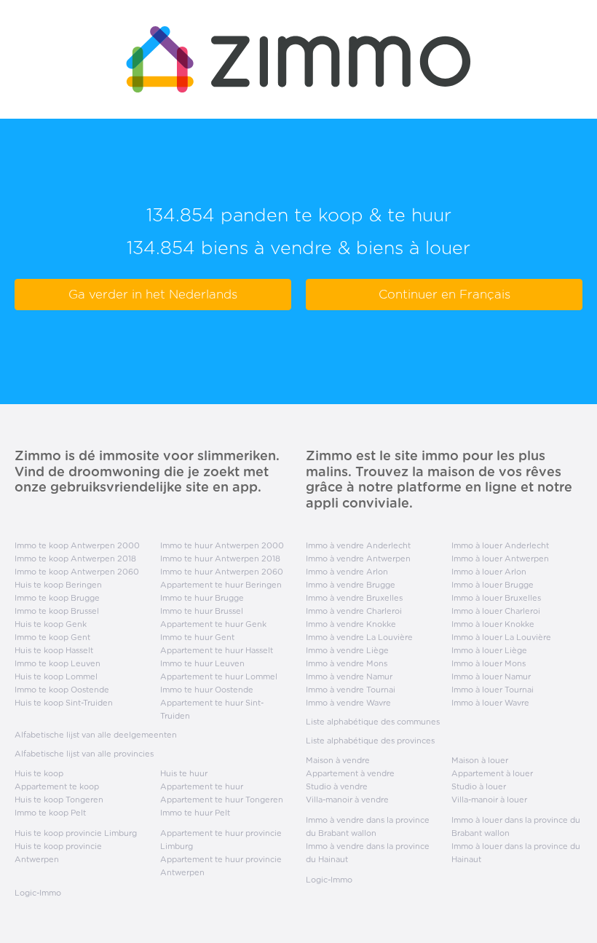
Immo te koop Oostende (62, 689)
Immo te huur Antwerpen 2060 (221, 572)
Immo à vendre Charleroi (354, 611)
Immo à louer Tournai (492, 689)
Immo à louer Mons (488, 663)
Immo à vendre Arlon (347, 572)
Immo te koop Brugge (57, 598)
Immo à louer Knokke (492, 624)
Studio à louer (478, 786)
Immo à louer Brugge (492, 585)
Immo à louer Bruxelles (496, 598)
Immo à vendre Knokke (351, 624)
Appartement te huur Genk (213, 624)
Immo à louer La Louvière (501, 637)
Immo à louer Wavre (490, 703)
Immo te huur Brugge (202, 598)
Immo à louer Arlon (488, 572)
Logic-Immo (38, 893)
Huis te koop (39, 773)
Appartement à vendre (350, 773)
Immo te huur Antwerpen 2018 (220, 558)
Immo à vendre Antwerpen (358, 558)
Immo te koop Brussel (57, 611)
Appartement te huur (201, 786)
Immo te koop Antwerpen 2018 (75, 558)
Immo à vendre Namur (349, 676)
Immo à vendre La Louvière (359, 637)
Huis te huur (183, 773)
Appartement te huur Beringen (221, 585)
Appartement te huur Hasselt (216, 650)
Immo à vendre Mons (346, 663)
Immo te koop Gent (52, 637)
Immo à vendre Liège (347, 650)
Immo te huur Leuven (202, 663)
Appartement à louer (492, 773)
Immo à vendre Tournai (350, 689)
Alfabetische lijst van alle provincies (84, 754)
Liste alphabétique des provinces (370, 740)
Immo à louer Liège (489, 650)
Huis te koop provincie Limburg (76, 833)
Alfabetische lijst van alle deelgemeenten (96, 735)
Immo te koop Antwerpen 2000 (77, 545)
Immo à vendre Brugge (350, 585)
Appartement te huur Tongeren (221, 799)
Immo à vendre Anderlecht (358, 545)
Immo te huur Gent (197, 637)
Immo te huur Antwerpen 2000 (222, 545)
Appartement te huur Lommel (218, 676)
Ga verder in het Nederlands (152, 294)
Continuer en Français (444, 294)
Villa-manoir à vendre (347, 799)
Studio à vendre (337, 786)
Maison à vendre (338, 760)
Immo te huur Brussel (201, 611)
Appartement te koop (57, 786)
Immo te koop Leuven (57, 663)
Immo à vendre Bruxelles (354, 598)
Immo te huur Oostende (206, 689)
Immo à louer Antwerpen (500, 558)
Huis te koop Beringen (58, 585)
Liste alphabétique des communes (373, 722)
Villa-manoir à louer (489, 799)
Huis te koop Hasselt (54, 650)
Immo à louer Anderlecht (500, 545)
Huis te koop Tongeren (59, 799)
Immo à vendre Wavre (348, 703)
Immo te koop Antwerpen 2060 (77, 572)
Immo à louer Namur (491, 676)
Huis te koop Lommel (56, 676)
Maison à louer (479, 760)
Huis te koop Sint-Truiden (64, 703)
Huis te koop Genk (51, 624)
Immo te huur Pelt (195, 813)
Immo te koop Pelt (50, 813)
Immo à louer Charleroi (495, 611)
